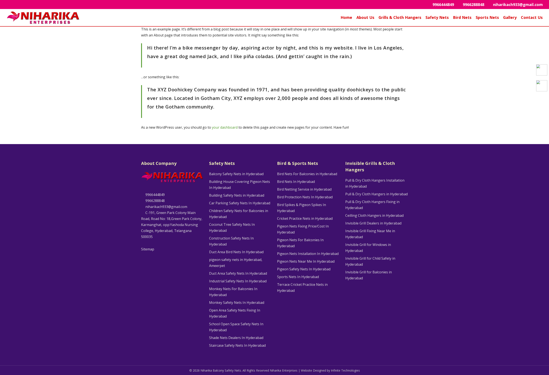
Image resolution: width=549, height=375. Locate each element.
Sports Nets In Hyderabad (298, 276)
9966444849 (155, 194)
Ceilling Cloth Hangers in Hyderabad (374, 215)
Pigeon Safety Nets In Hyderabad (303, 269)
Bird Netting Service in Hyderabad (304, 189)
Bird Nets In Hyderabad (296, 181)
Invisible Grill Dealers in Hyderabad (373, 223)
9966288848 (155, 200)
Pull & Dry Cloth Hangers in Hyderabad (376, 194)
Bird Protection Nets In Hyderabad (305, 197)
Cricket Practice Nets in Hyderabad (305, 218)
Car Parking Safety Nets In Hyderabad (239, 203)
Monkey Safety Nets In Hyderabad (236, 302)
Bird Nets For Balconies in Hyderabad (307, 174)
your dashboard (225, 127)
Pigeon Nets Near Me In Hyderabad (306, 261)
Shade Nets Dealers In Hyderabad (236, 337)
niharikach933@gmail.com (166, 206)
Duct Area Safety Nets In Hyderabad (238, 273)
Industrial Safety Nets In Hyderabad (238, 281)
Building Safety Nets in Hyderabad (236, 195)
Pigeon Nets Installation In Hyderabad (308, 253)
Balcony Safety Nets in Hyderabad (236, 174)
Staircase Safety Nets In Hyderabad (237, 345)
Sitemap (147, 249)
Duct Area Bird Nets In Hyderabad (236, 252)
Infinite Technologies (345, 370)
